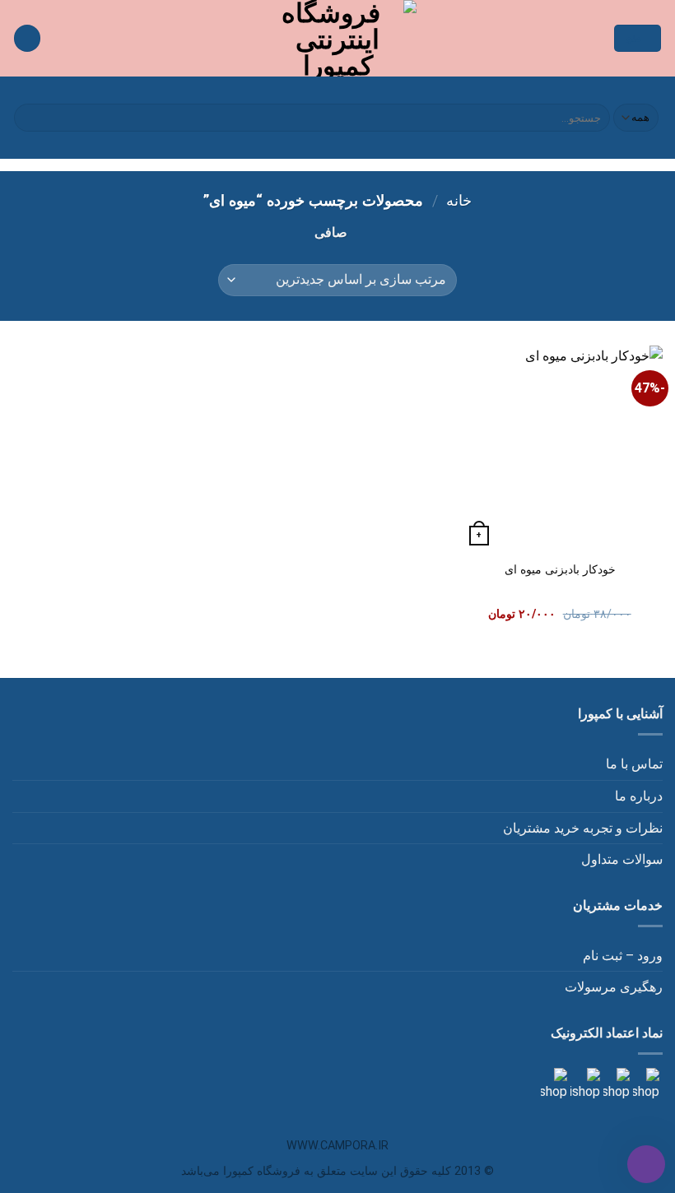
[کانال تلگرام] (615, 1084)
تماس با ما (634, 764)
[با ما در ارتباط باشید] (554, 1084)
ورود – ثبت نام (623, 955)
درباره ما (639, 796)
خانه (459, 200)
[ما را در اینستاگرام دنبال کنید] (644, 1084)
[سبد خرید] (27, 38)
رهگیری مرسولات (614, 987)
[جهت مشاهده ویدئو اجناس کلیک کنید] (583, 1084)
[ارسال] (29, 118)
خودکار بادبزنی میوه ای (560, 570)
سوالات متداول (622, 859)
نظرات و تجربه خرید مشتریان (583, 828)
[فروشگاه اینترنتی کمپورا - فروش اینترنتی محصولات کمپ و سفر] (338, 38)
